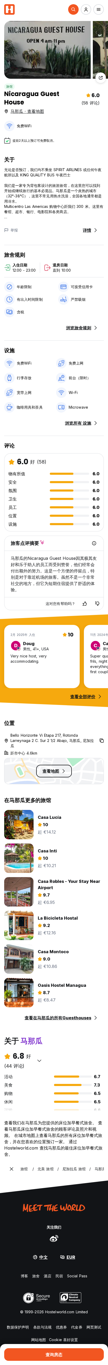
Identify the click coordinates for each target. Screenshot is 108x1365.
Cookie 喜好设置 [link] (63, 1339)
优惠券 (61, 1327)
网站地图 (38, 1339)
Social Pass (77, 1276)
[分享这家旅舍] (100, 77)
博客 (24, 1276)
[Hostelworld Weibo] (54, 1238)
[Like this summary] (84, 603)
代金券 (76, 1327)
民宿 (59, 1276)
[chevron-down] (39, 1060)
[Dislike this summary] (97, 603)
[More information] (94, 543)
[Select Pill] (73, 9)
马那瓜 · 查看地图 (27, 111)
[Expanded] (11, 1169)
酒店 (47, 1276)
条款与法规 (42, 1327)
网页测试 (94, 1327)
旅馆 (9, 86)
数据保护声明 (18, 1327)
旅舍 (36, 1276)
